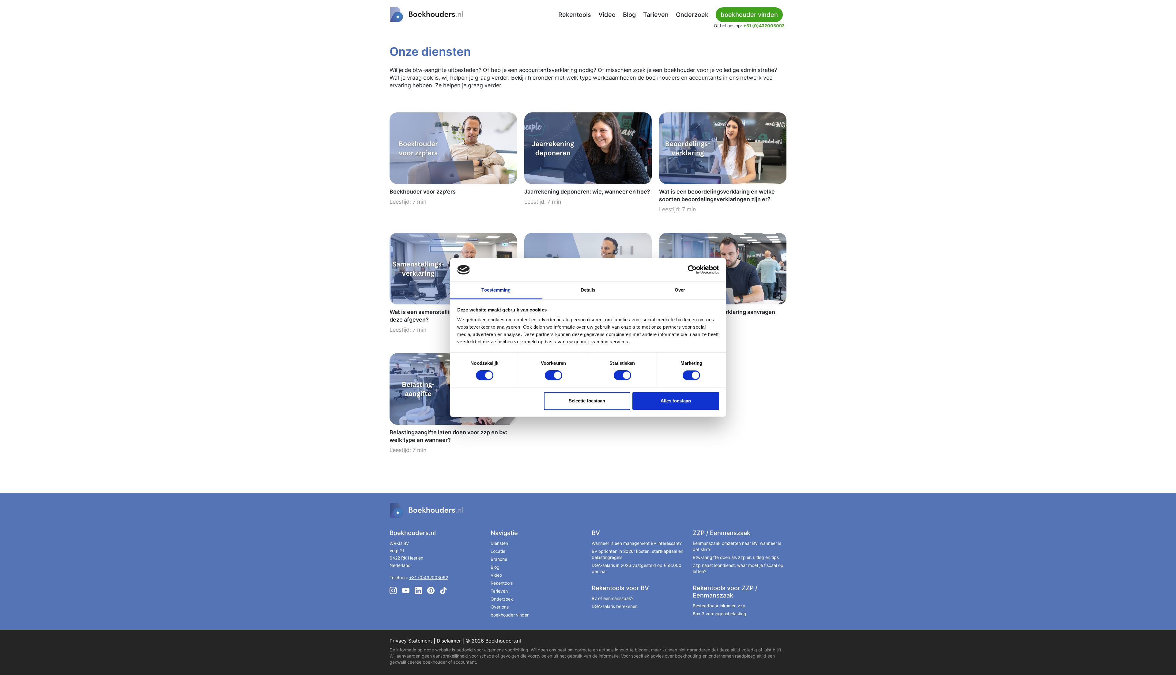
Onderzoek (692, 14)
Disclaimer (449, 641)
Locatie (498, 551)
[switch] (553, 375)
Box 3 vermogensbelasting (719, 613)
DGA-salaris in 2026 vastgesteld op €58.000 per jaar (636, 568)
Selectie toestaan (587, 400)
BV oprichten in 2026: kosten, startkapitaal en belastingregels (637, 554)
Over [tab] (680, 289)
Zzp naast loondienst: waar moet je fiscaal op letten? (738, 568)
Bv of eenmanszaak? (612, 598)
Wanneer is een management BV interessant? (637, 543)
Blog (629, 14)
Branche (499, 559)
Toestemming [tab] (496, 289)
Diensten (499, 543)
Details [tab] (588, 289)
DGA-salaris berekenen (615, 606)
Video (607, 14)
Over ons (500, 606)
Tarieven (656, 14)
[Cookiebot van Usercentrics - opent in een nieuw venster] (692, 269)
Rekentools (574, 14)
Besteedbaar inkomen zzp (719, 605)
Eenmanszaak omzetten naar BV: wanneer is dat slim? (737, 546)
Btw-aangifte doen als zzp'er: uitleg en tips (736, 557)
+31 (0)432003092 (764, 25)
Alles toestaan (676, 400)
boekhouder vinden (510, 614)
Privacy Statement (411, 641)
